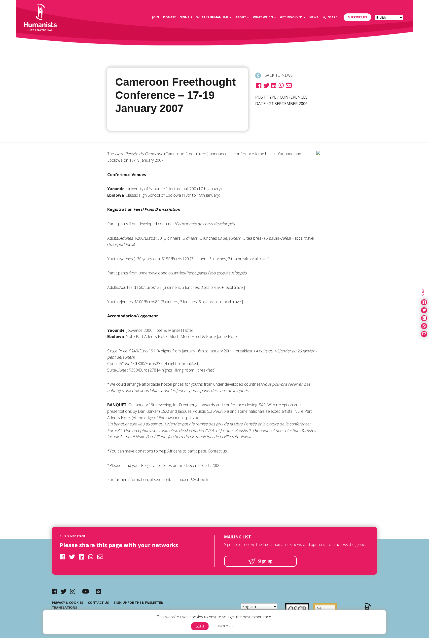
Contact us (98, 602)
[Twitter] (64, 591)
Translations (64, 607)
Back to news (278, 75)
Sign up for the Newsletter (138, 602)
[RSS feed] (98, 591)
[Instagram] (72, 591)
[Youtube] (85, 591)
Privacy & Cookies (67, 602)
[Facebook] (54, 591)
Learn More (225, 625)
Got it (199, 626)
